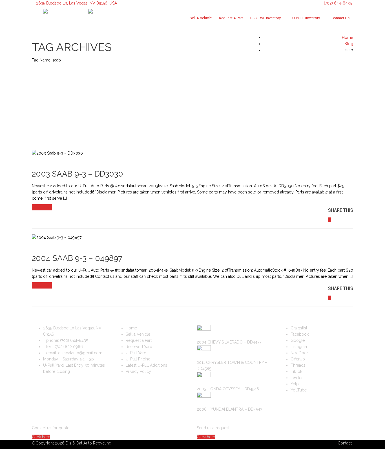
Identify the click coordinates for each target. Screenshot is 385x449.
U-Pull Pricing (138, 359)
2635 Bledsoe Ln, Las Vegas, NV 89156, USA (76, 3)
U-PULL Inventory (306, 18)
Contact (345, 443)
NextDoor (299, 353)
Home (131, 328)
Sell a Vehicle (201, 18)
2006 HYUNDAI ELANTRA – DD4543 (229, 409)
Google (298, 340)
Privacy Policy (138, 371)
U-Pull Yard (136, 353)
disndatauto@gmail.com (80, 353)
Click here (41, 437)
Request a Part (231, 18)
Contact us (340, 18)
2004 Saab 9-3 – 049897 (77, 258)
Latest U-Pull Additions (146, 365)
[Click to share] (329, 219)
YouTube (299, 390)
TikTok (296, 371)
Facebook (300, 334)
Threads (298, 365)
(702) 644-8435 (337, 3)
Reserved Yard (139, 346)
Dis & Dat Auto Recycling (88, 443)
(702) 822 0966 (69, 346)
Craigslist (299, 328)
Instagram (299, 346)
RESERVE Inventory (265, 18)
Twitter (297, 377)
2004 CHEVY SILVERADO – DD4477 (229, 342)
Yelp (295, 384)
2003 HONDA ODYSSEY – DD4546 (228, 389)
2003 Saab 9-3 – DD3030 (77, 174)
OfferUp (298, 359)
